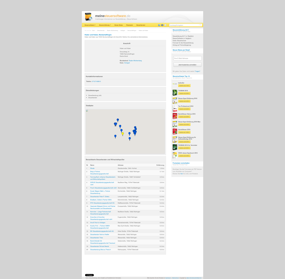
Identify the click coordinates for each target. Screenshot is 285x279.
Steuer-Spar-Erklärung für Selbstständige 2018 (187, 138)
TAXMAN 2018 (183, 90)
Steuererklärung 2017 (181, 30)
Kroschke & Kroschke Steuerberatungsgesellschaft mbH (101, 218)
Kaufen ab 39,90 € (184, 148)
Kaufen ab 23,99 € (184, 156)
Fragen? (197, 71)
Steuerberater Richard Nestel (99, 246)
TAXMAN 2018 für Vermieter (187, 145)
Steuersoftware (89, 25)
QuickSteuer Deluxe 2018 (186, 114)
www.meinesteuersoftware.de (194, 278)
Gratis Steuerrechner (179, 40)
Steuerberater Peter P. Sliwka (99, 196)
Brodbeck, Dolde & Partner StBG (101, 200)
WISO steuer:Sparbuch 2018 (187, 153)
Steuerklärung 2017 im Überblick (183, 36)
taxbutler (181, 83)
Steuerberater (140, 25)
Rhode (92, 168)
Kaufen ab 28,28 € (184, 109)
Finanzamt (129, 25)
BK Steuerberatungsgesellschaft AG (102, 231)
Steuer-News (118, 25)
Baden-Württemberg (112, 30)
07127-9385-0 (96, 81)
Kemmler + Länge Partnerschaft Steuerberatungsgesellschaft (100, 213)
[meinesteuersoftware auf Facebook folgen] (162, 25)
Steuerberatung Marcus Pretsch (100, 249)
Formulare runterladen (181, 163)
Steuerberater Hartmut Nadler (99, 234)
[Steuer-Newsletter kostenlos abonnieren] (165, 25)
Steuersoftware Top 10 (181, 76)
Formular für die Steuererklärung (183, 43)
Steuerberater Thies (96, 238)
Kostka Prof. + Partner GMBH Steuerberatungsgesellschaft (100, 227)
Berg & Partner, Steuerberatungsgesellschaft (99, 172)
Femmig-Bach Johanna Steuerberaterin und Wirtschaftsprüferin (102, 178)
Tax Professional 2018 (185, 106)
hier (181, 174)
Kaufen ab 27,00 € (184, 85)
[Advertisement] (102, 55)
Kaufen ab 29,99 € (184, 116)
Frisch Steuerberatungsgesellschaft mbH (103, 188)
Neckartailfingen (131, 30)
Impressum (168, 278)
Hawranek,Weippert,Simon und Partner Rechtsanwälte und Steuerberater (102, 207)
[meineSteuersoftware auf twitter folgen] (159, 25)
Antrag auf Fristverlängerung (182, 45)
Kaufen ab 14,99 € (184, 132)
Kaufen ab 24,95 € (184, 101)
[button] (123, 134)
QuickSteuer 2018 (184, 129)
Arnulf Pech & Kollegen (97, 222)
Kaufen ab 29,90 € (184, 93)
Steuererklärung (104, 25)
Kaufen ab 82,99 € (184, 142)
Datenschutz (175, 278)
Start (93, 30)
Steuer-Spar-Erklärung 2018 (187, 98)
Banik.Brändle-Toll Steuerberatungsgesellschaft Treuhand (102, 242)
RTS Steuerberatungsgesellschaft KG (102, 203)
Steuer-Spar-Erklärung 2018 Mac (189, 122)
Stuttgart (122, 30)
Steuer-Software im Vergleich (182, 38)
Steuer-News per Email (181, 50)
